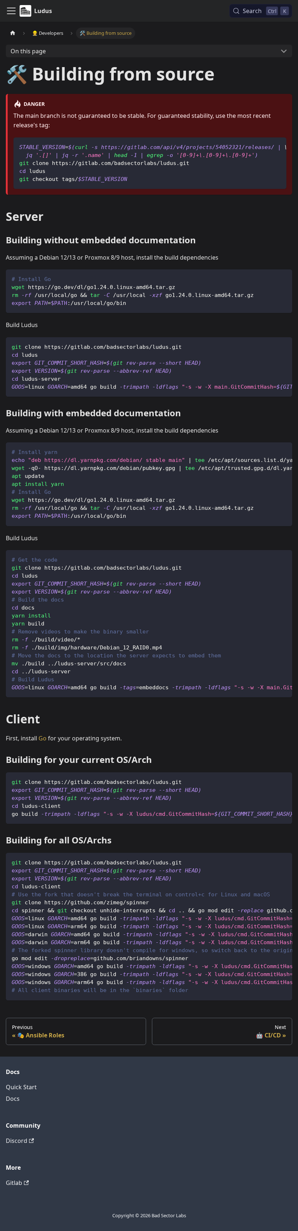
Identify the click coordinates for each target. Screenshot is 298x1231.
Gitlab (14, 1183)
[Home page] (13, 33)
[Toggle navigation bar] (11, 10)
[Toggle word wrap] (264, 146)
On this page (28, 51)
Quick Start (21, 1087)
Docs (13, 1099)
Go (43, 738)
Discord (16, 1141)
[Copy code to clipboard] (277, 146)
